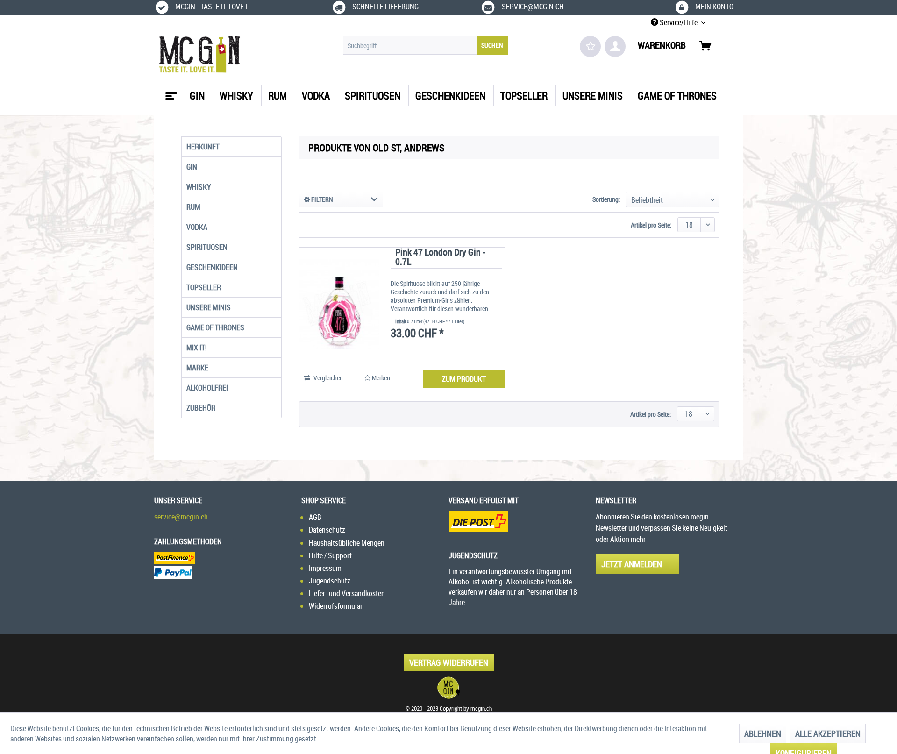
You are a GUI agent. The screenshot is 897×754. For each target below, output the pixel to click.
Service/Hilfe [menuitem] (678, 22)
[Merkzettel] (590, 46)
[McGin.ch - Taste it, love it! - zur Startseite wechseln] (200, 54)
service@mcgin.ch (181, 517)
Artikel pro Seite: (651, 225)
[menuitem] (425, 45)
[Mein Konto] (615, 46)
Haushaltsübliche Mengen (346, 543)
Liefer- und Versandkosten (347, 593)
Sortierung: (606, 199)
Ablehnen (762, 733)
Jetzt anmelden (631, 563)
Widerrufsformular (336, 606)
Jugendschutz (329, 581)
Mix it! (196, 347)
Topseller (203, 287)
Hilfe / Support (330, 555)
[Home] (170, 92)
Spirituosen (207, 247)
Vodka (196, 227)
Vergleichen (327, 377)
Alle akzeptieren (828, 733)
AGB (315, 517)
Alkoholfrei (207, 388)
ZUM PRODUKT (464, 379)
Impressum (325, 568)
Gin (191, 167)
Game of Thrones (215, 327)
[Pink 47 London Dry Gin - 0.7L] (339, 304)
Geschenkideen (212, 267)
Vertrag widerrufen (448, 662)
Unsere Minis (208, 307)
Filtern (321, 199)
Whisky (198, 187)
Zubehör (200, 408)
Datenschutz (327, 530)
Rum (193, 207)
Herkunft (203, 147)
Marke (197, 368)
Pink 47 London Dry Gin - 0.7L (440, 258)
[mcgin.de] (448, 687)
